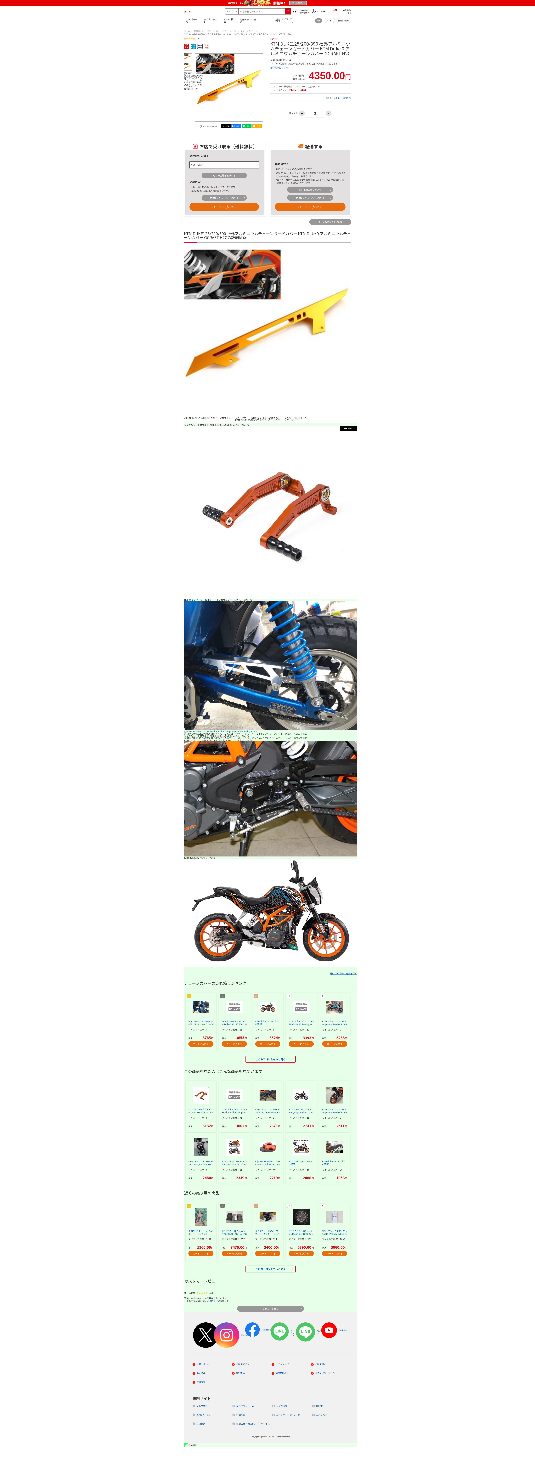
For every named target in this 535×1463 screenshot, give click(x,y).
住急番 (319, 1406)
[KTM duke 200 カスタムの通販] (267, 1007)
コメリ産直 (202, 1406)
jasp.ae (187, 11)
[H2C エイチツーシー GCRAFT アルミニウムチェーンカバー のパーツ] (200, 1007)
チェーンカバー (247, 31)
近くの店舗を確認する (224, 175)
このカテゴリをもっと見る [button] (271, 1059)
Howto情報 (228, 20)
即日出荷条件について (310, 189)
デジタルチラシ (210, 20)
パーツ (233, 31)
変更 (318, 20)
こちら (293, 176)
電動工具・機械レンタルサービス (253, 1423)
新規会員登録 (343, 20)
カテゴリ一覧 (191, 20)
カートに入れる (224, 206)
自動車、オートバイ (203, 31)
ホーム (187, 31)
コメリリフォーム (245, 1406)
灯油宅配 (240, 1415)
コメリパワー (322, 1415)
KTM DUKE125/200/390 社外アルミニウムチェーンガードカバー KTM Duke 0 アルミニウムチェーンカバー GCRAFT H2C (237, 34)
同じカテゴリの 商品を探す (343, 973)
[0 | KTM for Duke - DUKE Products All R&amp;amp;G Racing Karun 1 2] (301, 1007)
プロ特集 (200, 1423)
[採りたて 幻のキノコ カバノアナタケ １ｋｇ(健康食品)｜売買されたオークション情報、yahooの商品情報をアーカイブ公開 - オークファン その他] (267, 1217)
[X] (207, 1335)
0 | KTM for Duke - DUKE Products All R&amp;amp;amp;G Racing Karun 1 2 (222, 731)
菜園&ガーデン (203, 1415)
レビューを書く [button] (270, 1308)
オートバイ (221, 31)
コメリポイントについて (340, 98)
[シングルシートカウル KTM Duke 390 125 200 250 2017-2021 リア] (234, 1007)
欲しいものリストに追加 (330, 222)
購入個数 (293, 113)
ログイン (329, 20)
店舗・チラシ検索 (248, 20)
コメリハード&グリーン (288, 1415)
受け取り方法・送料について (224, 197)
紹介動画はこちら (279, 67)
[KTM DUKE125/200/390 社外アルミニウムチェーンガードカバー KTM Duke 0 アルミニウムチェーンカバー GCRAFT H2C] (270, 799)
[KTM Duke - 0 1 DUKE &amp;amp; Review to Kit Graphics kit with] (334, 1007)
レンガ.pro (281, 1406)
